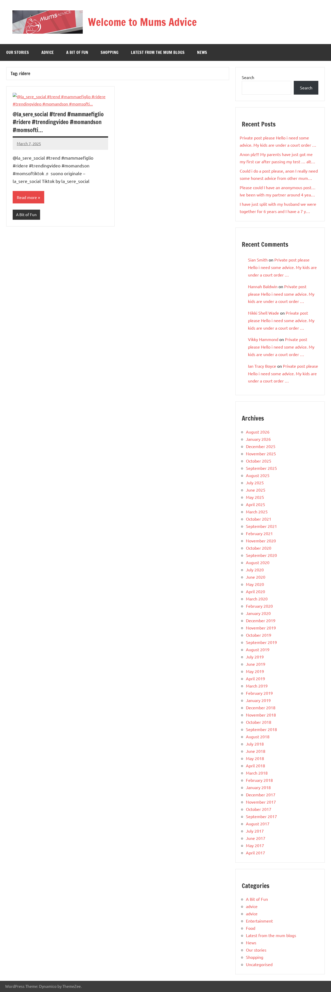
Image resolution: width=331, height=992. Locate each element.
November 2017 (261, 801)
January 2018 (258, 787)
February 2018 (259, 780)
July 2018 (255, 743)
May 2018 (255, 758)
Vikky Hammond (263, 339)
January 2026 (258, 439)
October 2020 (258, 547)
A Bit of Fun (77, 52)
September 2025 (261, 468)
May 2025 (255, 497)
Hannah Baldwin (262, 286)
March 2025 (257, 511)
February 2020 (259, 605)
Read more (27, 197)
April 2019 (255, 678)
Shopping (109, 52)
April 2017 (255, 852)
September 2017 (261, 816)
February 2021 (259, 533)
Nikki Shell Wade (263, 312)
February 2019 (259, 693)
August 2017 (257, 823)
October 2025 (258, 460)
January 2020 (258, 613)
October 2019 (258, 634)
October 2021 (258, 518)
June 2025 (255, 489)
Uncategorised (259, 964)
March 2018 (257, 772)
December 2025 (260, 446)
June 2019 (255, 664)
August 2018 (257, 736)
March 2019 (257, 685)
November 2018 (261, 714)
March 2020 (257, 598)
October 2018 (258, 722)
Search (248, 77)
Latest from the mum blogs (158, 52)
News (202, 52)
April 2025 (255, 504)
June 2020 (255, 576)
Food (250, 928)
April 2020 (255, 591)
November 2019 (261, 627)
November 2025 (261, 453)
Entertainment (259, 920)
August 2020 (257, 562)
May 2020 (255, 584)
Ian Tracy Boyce (262, 366)
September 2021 (261, 526)
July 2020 (255, 569)
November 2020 (261, 540)
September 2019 (261, 642)
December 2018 (260, 707)
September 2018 (261, 729)
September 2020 (261, 555)
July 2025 (255, 482)
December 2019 (260, 620)
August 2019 (257, 649)
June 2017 (255, 838)
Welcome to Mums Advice (142, 22)
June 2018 (255, 751)
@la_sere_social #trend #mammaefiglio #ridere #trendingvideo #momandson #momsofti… (58, 122)
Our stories (17, 52)
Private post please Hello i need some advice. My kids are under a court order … (282, 267)
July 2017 (255, 830)
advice (47, 52)
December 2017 (260, 794)
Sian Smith (258, 259)
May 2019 (255, 671)
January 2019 (258, 700)
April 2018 (255, 765)
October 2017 (258, 809)
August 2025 (257, 475)
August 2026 (257, 431)
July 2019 (255, 656)
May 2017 (255, 845)
